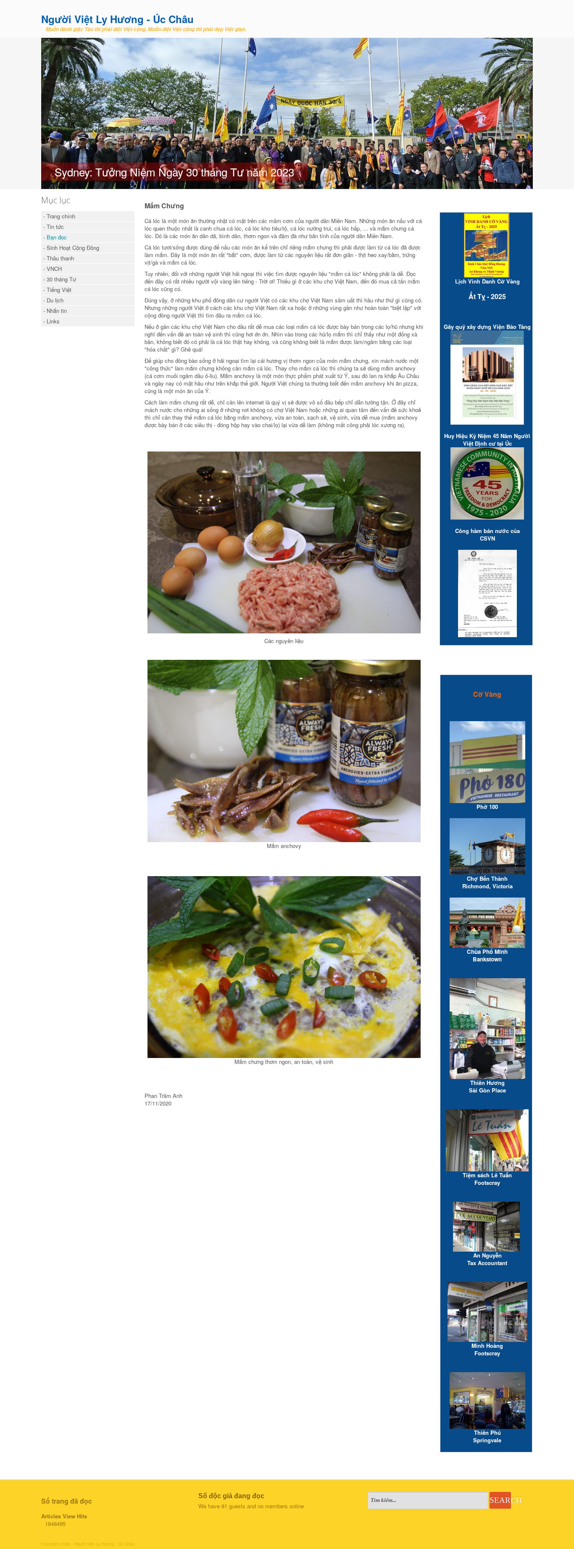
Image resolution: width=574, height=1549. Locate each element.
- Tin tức (53, 227)
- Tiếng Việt (57, 290)
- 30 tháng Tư (59, 279)
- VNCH (52, 269)
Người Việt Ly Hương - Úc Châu (117, 19)
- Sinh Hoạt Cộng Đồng (71, 248)
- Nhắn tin (55, 311)
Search (500, 1500)
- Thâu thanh (58, 258)
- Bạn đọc (55, 237)
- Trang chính (59, 216)
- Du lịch (53, 300)
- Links (51, 321)
